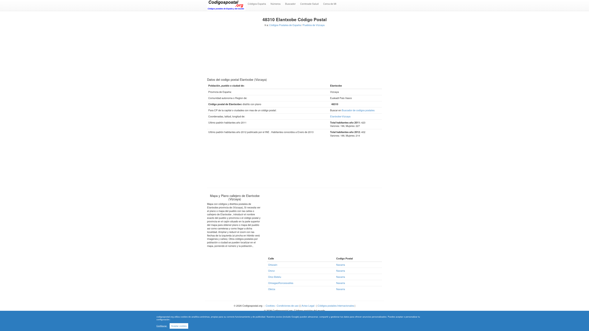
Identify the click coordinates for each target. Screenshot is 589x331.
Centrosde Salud (309, 4)
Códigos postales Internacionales (336, 305)
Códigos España (257, 4)
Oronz (271, 270)
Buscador (290, 4)
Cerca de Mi (329, 4)
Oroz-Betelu (274, 277)
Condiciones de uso (287, 305)
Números (276, 4)
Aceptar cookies (179, 326)
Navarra (340, 264)
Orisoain (272, 264)
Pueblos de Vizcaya (314, 25)
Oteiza (271, 289)
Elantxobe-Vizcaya (340, 116)
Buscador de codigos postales (358, 110)
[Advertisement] (294, 51)
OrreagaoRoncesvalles (280, 283)
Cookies (270, 305)
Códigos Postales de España (285, 25)
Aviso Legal (308, 305)
